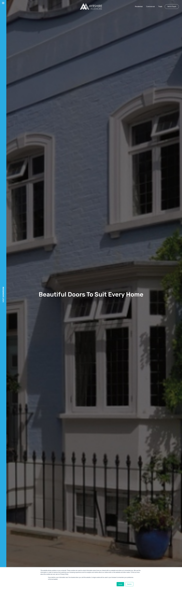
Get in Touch (171, 6)
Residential (139, 6)
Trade (160, 6)
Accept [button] (120, 584)
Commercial (150, 6)
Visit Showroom (3, 294)
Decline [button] (129, 584)
